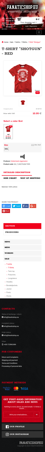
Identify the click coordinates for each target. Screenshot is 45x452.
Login (27, 26)
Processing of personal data (12, 366)
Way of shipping (30, 178)
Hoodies (9, 281)
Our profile (17, 426)
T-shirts (17, 42)
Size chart (37, 145)
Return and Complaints (10, 357)
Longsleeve (12, 278)
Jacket (8, 289)
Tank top (11, 271)
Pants (8, 292)
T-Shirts (24, 42)
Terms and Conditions (9, 363)
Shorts (8, 296)
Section (10, 226)
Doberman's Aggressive (19, 161)
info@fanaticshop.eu (11, 317)
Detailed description (16, 172)
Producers (12, 232)
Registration (33, 26)
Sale (11, 42)
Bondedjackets (12, 285)
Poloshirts (12, 274)
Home (6, 42)
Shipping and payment (10, 360)
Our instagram (19, 434)
